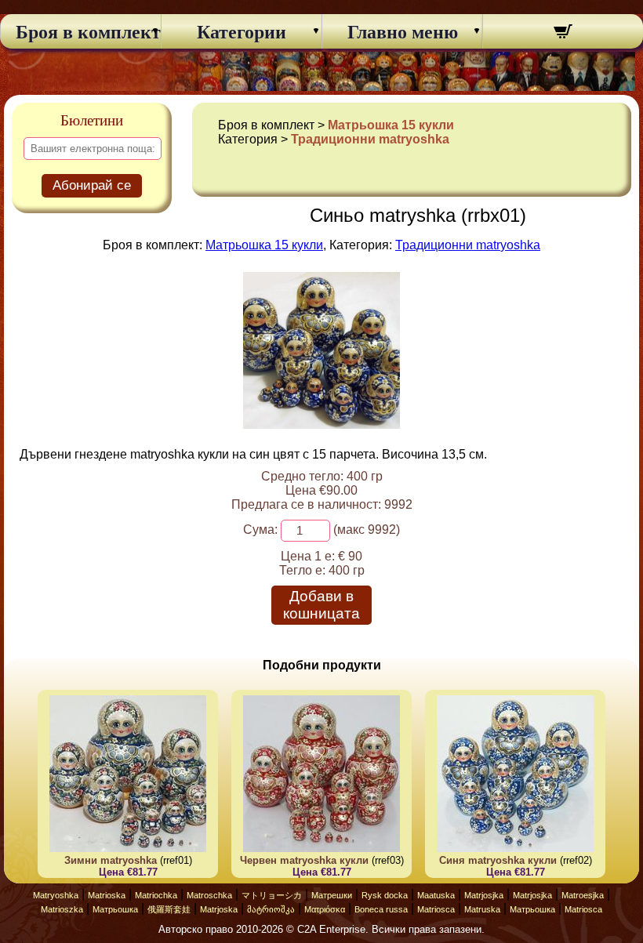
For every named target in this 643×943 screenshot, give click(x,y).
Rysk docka (384, 895)
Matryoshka (55, 895)
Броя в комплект (81, 32)
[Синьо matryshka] (321, 424)
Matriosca (436, 909)
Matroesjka (582, 895)
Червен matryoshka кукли (304, 860)
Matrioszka (62, 909)
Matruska (482, 909)
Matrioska (106, 895)
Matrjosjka (483, 895)
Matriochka (156, 895)
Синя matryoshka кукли (498, 860)
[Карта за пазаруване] (563, 33)
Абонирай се (92, 185)
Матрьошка (115, 909)
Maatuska (436, 895)
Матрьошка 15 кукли (391, 125)
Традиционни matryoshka (370, 139)
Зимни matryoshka (110, 860)
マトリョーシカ (272, 895)
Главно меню (402, 32)
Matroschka (209, 895)
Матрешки (331, 895)
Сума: (260, 529)
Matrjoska (219, 909)
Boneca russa (381, 909)
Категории (241, 32)
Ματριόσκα (324, 909)
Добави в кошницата (321, 605)
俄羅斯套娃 (169, 909)
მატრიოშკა (271, 909)
